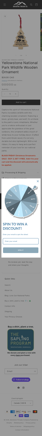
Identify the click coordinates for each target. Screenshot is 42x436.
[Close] (38, 181)
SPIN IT (21, 250)
